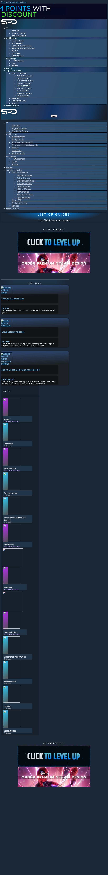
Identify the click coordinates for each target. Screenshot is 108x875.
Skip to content (8, 2)
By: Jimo (5, 308)
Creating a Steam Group (13, 298)
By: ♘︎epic (6, 341)
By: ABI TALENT (8, 379)
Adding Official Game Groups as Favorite (21, 370)
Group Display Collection (13, 332)
